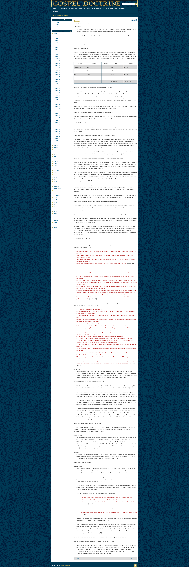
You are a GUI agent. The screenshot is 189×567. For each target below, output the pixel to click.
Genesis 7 (57, 49)
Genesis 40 (57, 117)
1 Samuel (56, 159)
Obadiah (56, 209)
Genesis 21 (57, 81)
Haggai (55, 222)
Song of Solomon (58, 188)
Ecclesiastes (57, 186)
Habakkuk (56, 218)
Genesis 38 (57, 113)
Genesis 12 (57, 61)
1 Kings (55, 163)
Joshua (55, 152)
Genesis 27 (57, 95)
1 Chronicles (56, 168)
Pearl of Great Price (111, 8)
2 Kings (55, 165)
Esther (55, 177)
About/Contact (56, 11)
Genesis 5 (57, 45)
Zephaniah (56, 220)
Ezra (55, 172)
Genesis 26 (57, 92)
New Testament (73, 8)
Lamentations (57, 195)
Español (57, 24)
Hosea (55, 202)
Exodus (55, 143)
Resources (122, 8)
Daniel (55, 199)
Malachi (55, 227)
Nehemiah (56, 174)
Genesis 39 (57, 115)
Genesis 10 (57, 56)
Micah (55, 213)
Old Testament (62, 8)
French (57, 26)
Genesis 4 (57, 42)
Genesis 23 (57, 86)
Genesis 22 (57, 83)
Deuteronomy (57, 149)
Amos (55, 206)
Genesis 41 (57, 120)
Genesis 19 (57, 77)
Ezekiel (55, 197)
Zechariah (56, 225)
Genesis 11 (57, 58)
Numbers (56, 147)
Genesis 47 (57, 133)
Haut (105, 558)
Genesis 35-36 (58, 108)
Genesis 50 (57, 140)
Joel (55, 204)
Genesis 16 (57, 70)
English (57, 22)
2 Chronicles (56, 170)
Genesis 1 (57, 36)
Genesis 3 (57, 40)
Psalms (55, 181)
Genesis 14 (57, 65)
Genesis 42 (57, 122)
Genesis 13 (57, 63)
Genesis (66, 15)
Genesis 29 (57, 99)
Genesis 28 (57, 97)
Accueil (54, 8)
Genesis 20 (57, 79)
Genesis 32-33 (58, 104)
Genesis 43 (57, 124)
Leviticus (56, 145)
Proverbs (56, 184)
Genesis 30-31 (58, 102)
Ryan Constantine (65, 565)
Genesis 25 (57, 90)
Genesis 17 (57, 72)
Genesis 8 (57, 51)
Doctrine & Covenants (98, 8)
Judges (55, 154)
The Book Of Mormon (84, 8)
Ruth (55, 156)
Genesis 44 (57, 127)
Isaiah (55, 190)
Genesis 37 (57, 111)
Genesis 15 (57, 67)
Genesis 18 (57, 74)
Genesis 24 (57, 88)
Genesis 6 (57, 47)
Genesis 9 (57, 54)
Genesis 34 (57, 106)
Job (55, 179)
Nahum (55, 215)
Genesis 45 (57, 129)
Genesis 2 (57, 38)
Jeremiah (56, 193)
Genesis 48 (57, 136)
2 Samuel (56, 161)
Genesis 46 (57, 131)
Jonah (55, 211)
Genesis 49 (57, 138)
